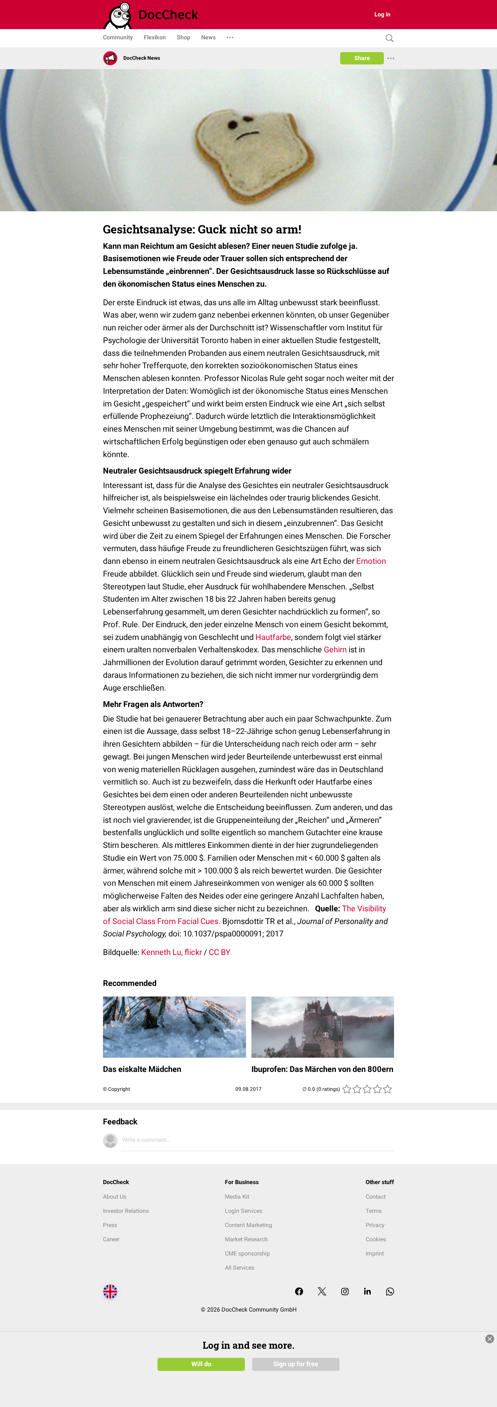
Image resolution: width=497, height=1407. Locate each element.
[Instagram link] (345, 1292)
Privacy (375, 1225)
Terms (374, 1210)
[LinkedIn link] (367, 1292)
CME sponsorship (247, 1253)
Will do (201, 1364)
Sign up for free (295, 1364)
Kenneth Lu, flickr (171, 952)
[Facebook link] (299, 1292)
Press (110, 1225)
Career (111, 1239)
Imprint (375, 1253)
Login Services (243, 1210)
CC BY (219, 952)
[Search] (388, 38)
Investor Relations (126, 1210)
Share (362, 58)
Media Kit (237, 1196)
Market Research (246, 1239)
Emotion (371, 561)
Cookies (376, 1239)
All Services (239, 1267)
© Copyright (116, 1089)
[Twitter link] (322, 1292)
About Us (114, 1196)
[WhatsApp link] (390, 1292)
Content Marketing (248, 1225)
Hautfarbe (273, 637)
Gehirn (335, 649)
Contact (376, 1196)
